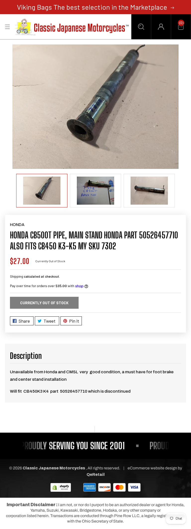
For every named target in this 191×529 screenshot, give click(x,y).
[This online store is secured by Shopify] (60, 487)
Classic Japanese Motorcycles (54, 468)
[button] (141, 26)
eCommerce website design (153, 468)
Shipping (16, 276)
